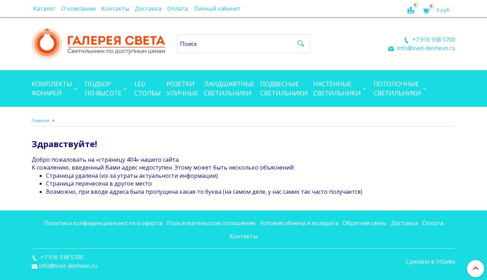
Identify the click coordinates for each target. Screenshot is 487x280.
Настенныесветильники (337, 88)
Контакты (115, 8)
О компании (78, 8)
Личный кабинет (217, 8)
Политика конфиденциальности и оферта (103, 223)
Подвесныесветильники (284, 88)
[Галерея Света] (98, 42)
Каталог (44, 8)
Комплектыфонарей (52, 88)
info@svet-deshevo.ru (425, 48)
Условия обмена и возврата (299, 223)
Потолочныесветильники (397, 88)
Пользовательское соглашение (211, 223)
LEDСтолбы (147, 88)
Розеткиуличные (182, 88)
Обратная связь (364, 223)
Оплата (177, 8)
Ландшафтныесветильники (229, 88)
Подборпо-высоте (103, 88)
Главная (40, 120)
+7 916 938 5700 (433, 39)
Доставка (148, 8)
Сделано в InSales (430, 261)
